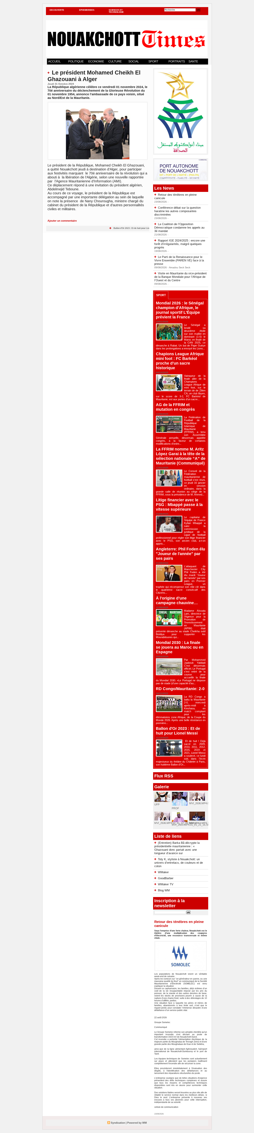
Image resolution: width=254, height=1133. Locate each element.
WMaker (163, 872)
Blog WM (164, 890)
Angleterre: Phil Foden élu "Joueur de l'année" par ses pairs (180, 554)
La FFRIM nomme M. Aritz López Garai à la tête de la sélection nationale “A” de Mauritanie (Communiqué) (180, 456)
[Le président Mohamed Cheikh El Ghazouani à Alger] (98, 103)
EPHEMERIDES (86, 10)
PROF (175, 808)
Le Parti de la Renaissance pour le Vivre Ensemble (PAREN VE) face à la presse (179, 260)
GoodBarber (165, 878)
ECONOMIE (96, 61)
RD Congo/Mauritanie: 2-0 (180, 688)
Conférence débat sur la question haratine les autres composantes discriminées (177, 211)
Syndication (118, 1122)
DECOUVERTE (57, 10)
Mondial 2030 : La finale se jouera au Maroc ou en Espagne (179, 647)
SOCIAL (133, 61)
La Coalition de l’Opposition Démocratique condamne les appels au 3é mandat (179, 227)
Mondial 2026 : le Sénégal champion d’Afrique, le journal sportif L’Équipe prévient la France (180, 310)
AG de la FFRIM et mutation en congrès (175, 407)
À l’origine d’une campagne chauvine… (177, 600)
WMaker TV (165, 884)
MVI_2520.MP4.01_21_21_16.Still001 (193, 824)
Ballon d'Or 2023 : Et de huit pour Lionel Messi (129, 228)
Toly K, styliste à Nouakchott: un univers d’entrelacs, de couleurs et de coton (178, 863)
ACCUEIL (54, 61)
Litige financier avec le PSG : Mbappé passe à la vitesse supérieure (179, 505)
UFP (156, 804)
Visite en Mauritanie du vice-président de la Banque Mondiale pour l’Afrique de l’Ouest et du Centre (180, 277)
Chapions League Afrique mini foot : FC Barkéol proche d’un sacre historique (180, 361)
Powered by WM (137, 1122)
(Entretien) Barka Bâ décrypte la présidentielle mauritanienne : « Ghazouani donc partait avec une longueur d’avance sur (177, 848)
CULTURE (115, 61)
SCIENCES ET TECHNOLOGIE (116, 11)
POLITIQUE (76, 61)
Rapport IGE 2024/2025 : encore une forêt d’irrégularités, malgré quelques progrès (179, 244)
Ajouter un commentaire (62, 220)
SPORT (153, 61)
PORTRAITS (176, 61)
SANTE (193, 61)
